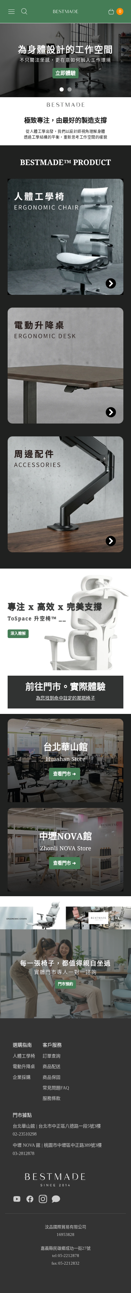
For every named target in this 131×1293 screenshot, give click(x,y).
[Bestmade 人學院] (65, 11)
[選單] (11, 11)
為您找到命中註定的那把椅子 (65, 698)
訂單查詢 (51, 1056)
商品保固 (51, 1077)
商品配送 (51, 1066)
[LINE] (56, 1200)
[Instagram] (43, 1200)
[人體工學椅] (65, 237)
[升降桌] (65, 366)
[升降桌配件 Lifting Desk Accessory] (65, 494)
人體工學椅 (24, 1056)
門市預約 (65, 984)
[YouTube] (17, 1200)
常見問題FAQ (56, 1088)
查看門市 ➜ (64, 774)
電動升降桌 (24, 1066)
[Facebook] (30, 1200)
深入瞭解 (18, 633)
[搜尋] (24, 11)
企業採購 (22, 1077)
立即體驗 (65, 72)
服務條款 (51, 1098)
